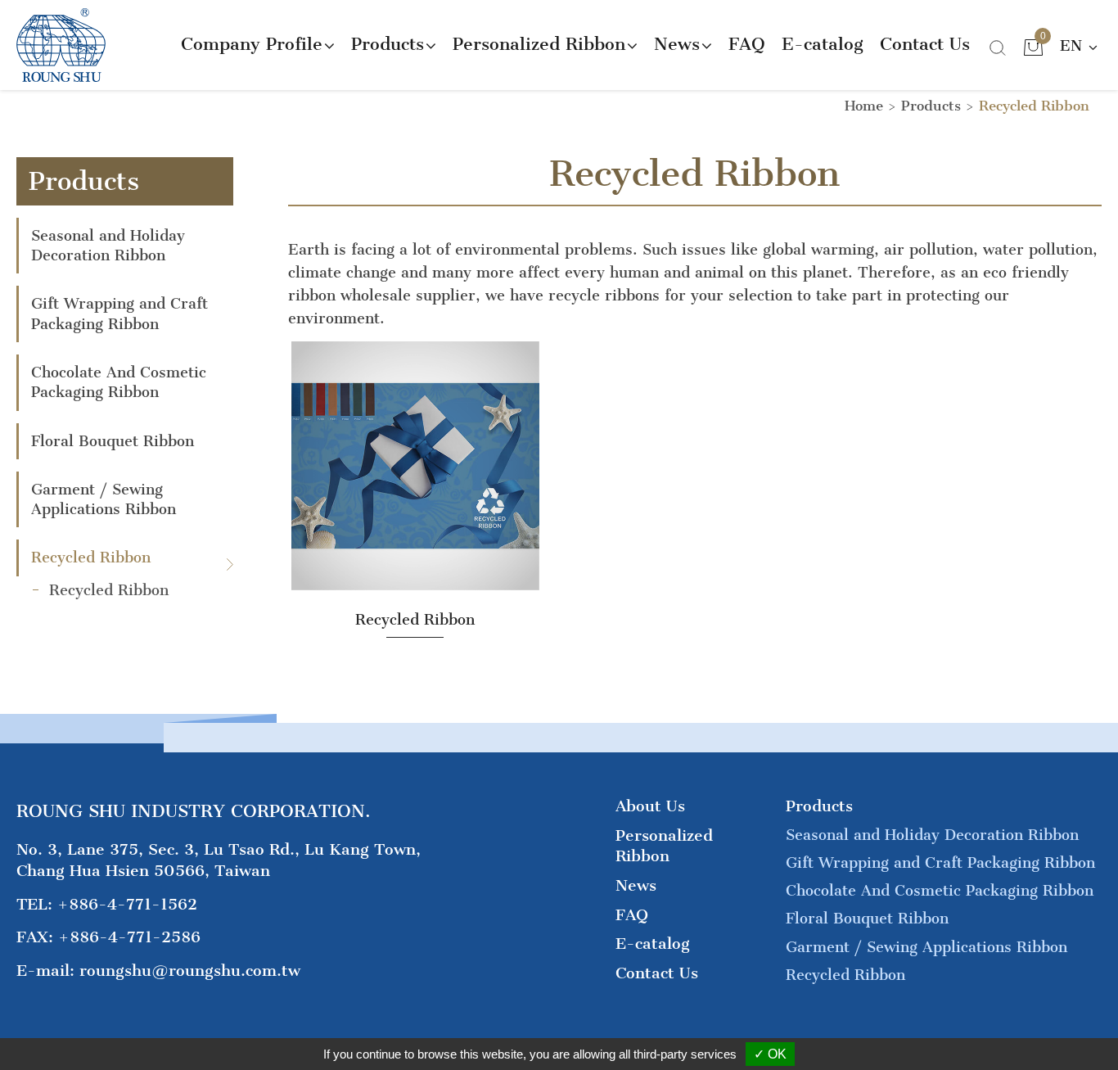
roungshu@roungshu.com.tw (189, 970)
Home (864, 105)
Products (931, 105)
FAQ (746, 44)
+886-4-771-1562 (127, 904)
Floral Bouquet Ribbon (112, 441)
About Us (650, 806)
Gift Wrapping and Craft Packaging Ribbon (119, 313)
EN (1073, 46)
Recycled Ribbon (91, 558)
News (635, 885)
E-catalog (822, 44)
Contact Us (925, 44)
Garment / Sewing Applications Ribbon (103, 499)
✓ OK (770, 1054)
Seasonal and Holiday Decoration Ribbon (108, 245)
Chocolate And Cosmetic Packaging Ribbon (118, 382)
